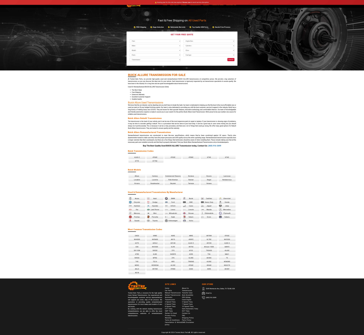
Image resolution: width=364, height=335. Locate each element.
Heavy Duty (209, 202)
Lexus (173, 209)
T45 (137, 261)
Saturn (191, 217)
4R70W (209, 236)
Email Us (209, 293)
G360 (191, 269)
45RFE (191, 239)
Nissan (191, 213)
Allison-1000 (209, 247)
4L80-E (227, 243)
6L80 (155, 254)
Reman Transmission (172, 295)
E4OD (137, 236)
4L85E (209, 261)
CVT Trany (168, 309)
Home (167, 288)
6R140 (173, 243)
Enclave (191, 176)
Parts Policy (186, 320)
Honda (227, 202)
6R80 (155, 236)
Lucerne (155, 180)
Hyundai (155, 206)
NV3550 (227, 239)
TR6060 (191, 261)
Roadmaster (155, 183)
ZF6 (173, 258)
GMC (191, 202)
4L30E (173, 265)
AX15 (173, 239)
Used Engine (186, 300)
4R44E (209, 265)
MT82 (155, 258)
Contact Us (186, 313)
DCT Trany (186, 311)
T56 (209, 254)
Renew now (186, 2)
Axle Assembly (187, 295)
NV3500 (155, 247)
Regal (209, 180)
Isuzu (191, 206)
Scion (209, 217)
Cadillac (209, 198)
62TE (137, 243)
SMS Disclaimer (188, 322)
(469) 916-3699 (214, 146)
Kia (137, 209)
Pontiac (137, 217)
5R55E (155, 250)
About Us (185, 288)
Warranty (168, 318)
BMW (173, 198)
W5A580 (227, 261)
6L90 (173, 247)
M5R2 (137, 265)
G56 (137, 247)
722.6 (155, 261)
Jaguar (209, 206)
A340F (227, 269)
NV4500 (137, 239)
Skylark (173, 183)
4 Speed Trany (170, 302)
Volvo (191, 221)
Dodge (155, 202)
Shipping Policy (188, 318)
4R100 (209, 243)
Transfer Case (187, 293)
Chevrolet (227, 198)
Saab (173, 217)
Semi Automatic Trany (190, 309)
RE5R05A (155, 265)
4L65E (227, 250)
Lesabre (137, 180)
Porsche (155, 217)
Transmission (187, 290)
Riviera (137, 183)
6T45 (227, 157)
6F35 (191, 250)
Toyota (155, 221)
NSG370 (227, 265)
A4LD (137, 269)
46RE (173, 236)
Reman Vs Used (171, 313)
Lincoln (191, 209)
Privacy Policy (170, 315)
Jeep (227, 206)
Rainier (191, 180)
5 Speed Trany (187, 302)
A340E (209, 258)
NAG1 (227, 254)
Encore (209, 176)
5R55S (137, 258)
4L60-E (137, 157)
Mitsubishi (173, 213)
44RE (209, 269)
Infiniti (173, 206)
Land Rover (155, 209)
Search (230, 59)
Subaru (227, 217)
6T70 (137, 161)
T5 (227, 258)
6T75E (155, 161)
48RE (191, 236)
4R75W (155, 269)
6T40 (209, 157)
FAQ (183, 315)
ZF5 (173, 250)
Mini (155, 213)
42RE (191, 254)
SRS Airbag (186, 297)
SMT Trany (169, 311)
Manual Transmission (173, 293)
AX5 (173, 261)
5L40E (191, 258)
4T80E (191, 157)
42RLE (155, 243)
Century (155, 176)
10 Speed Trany (188, 306)
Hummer (137, 206)
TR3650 (209, 250)
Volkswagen (173, 221)
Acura (137, 198)
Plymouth (227, 213)
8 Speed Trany (170, 306)
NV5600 (155, 239)
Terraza (191, 183)
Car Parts (168, 290)
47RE (137, 254)
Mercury (137, 213)
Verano (209, 183)
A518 (137, 273)
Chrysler (137, 202)
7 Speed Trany (187, 304)
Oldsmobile (209, 213)
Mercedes (227, 209)
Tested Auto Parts (182, 332)
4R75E (191, 247)
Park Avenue (173, 180)
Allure (137, 176)
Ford (173, 202)
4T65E (173, 157)
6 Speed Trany (170, 304)
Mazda (209, 209)
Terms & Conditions (172, 320)
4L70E (209, 239)
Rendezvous (227, 180)
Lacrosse (227, 176)
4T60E (155, 157)
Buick (191, 198)
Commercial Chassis (173, 176)
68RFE (227, 247)
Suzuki (137, 221)
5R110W (137, 250)
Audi (155, 198)
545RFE (173, 254)
